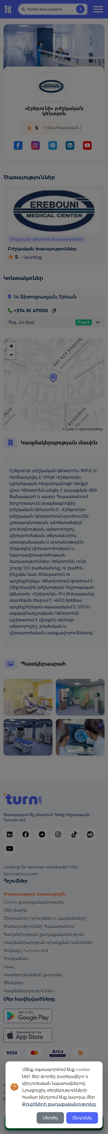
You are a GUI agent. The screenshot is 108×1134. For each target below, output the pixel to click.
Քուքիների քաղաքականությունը (59, 1104)
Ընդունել (82, 1117)
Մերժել (50, 1117)
